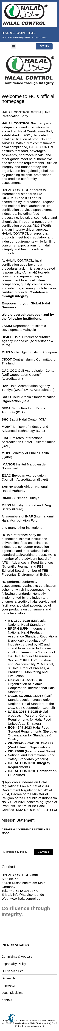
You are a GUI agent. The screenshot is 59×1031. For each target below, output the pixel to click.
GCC (13, 370)
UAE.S (13, 711)
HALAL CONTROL (19, 33)
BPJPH (13, 628)
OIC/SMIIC (16, 680)
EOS (11, 727)
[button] (13, 46)
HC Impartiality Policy (14, 851)
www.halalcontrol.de (25, 898)
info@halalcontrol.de (28, 894)
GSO (19, 695)
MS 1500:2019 (19, 620)
